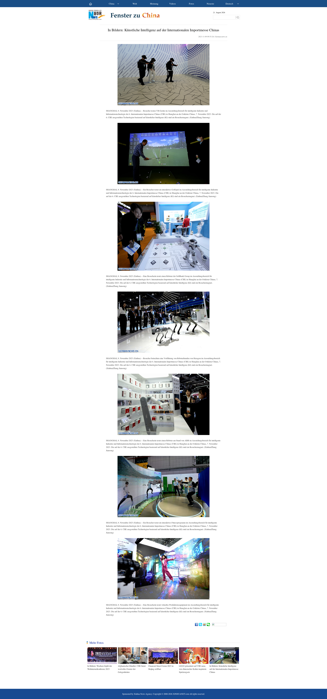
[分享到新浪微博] (204, 624)
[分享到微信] (208, 624)
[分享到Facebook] (196, 624)
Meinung (154, 3)
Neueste (210, 3)
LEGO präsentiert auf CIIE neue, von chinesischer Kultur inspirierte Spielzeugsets (192, 669)
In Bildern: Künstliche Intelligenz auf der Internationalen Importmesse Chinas (223, 669)
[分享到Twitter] (200, 624)
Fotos (191, 3)
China (111, 3)
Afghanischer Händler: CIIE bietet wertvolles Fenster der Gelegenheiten (132, 669)
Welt (135, 3)
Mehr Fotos (96, 643)
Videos (172, 3)
